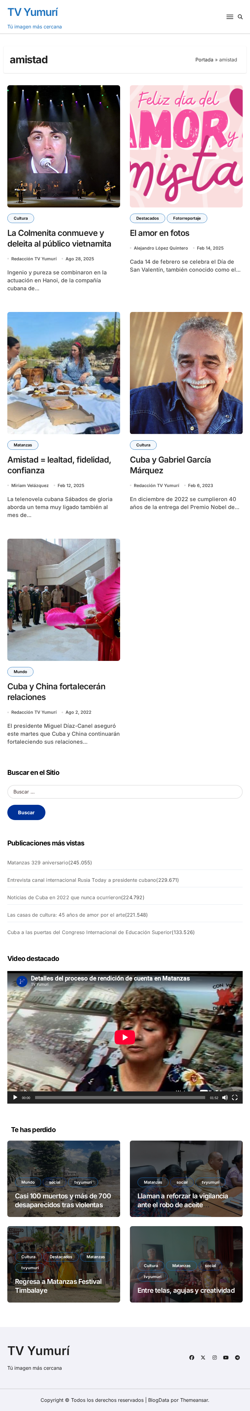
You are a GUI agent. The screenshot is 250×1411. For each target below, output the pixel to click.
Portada (204, 60)
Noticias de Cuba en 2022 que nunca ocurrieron (64, 897)
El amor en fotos (159, 233)
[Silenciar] (225, 1097)
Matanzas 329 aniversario (37, 862)
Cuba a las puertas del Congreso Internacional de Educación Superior (89, 932)
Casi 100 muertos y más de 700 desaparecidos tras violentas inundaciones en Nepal (63, 1204)
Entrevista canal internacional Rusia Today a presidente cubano (81, 880)
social (54, 1182)
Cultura (21, 218)
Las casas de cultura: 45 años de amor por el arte (66, 915)
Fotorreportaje (187, 218)
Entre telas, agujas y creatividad (186, 1290)
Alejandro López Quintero (161, 248)
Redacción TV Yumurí (34, 258)
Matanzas (23, 444)
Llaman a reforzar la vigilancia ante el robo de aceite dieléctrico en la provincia (183, 1204)
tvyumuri (83, 1182)
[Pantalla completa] (235, 1097)
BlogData (158, 1400)
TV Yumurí (32, 11)
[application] (125, 1037)
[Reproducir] (15, 1097)
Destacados (147, 218)
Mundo (20, 671)
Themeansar (194, 1400)
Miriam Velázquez (30, 485)
